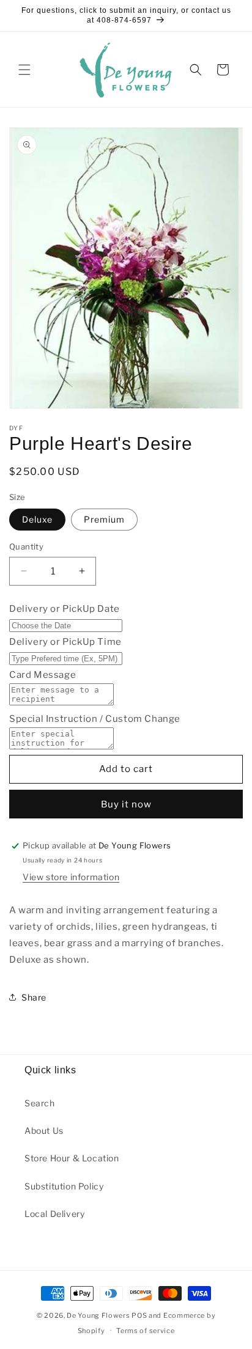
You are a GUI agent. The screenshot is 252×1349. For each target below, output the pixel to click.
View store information (71, 877)
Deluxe (37, 519)
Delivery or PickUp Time (65, 641)
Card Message (42, 674)
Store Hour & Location (71, 1158)
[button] (24, 69)
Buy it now (126, 804)
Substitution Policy (63, 1186)
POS (139, 1315)
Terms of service (145, 1330)
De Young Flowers (98, 1315)
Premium (104, 519)
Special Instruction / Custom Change (94, 718)
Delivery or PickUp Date (64, 608)
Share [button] (33, 997)
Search (39, 1103)
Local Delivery (54, 1213)
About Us (44, 1130)
